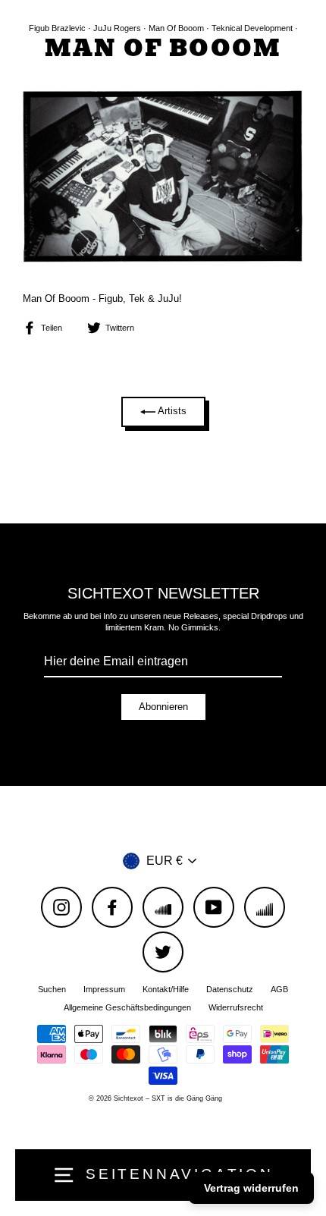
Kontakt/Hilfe (166, 989)
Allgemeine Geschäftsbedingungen (127, 1007)
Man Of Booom (176, 28)
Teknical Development (252, 28)
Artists (171, 410)
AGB (279, 989)
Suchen (52, 989)
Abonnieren (163, 706)
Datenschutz (229, 989)
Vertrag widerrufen (251, 1188)
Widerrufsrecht (235, 1007)
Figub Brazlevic (57, 28)
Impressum (104, 989)
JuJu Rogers (117, 28)
